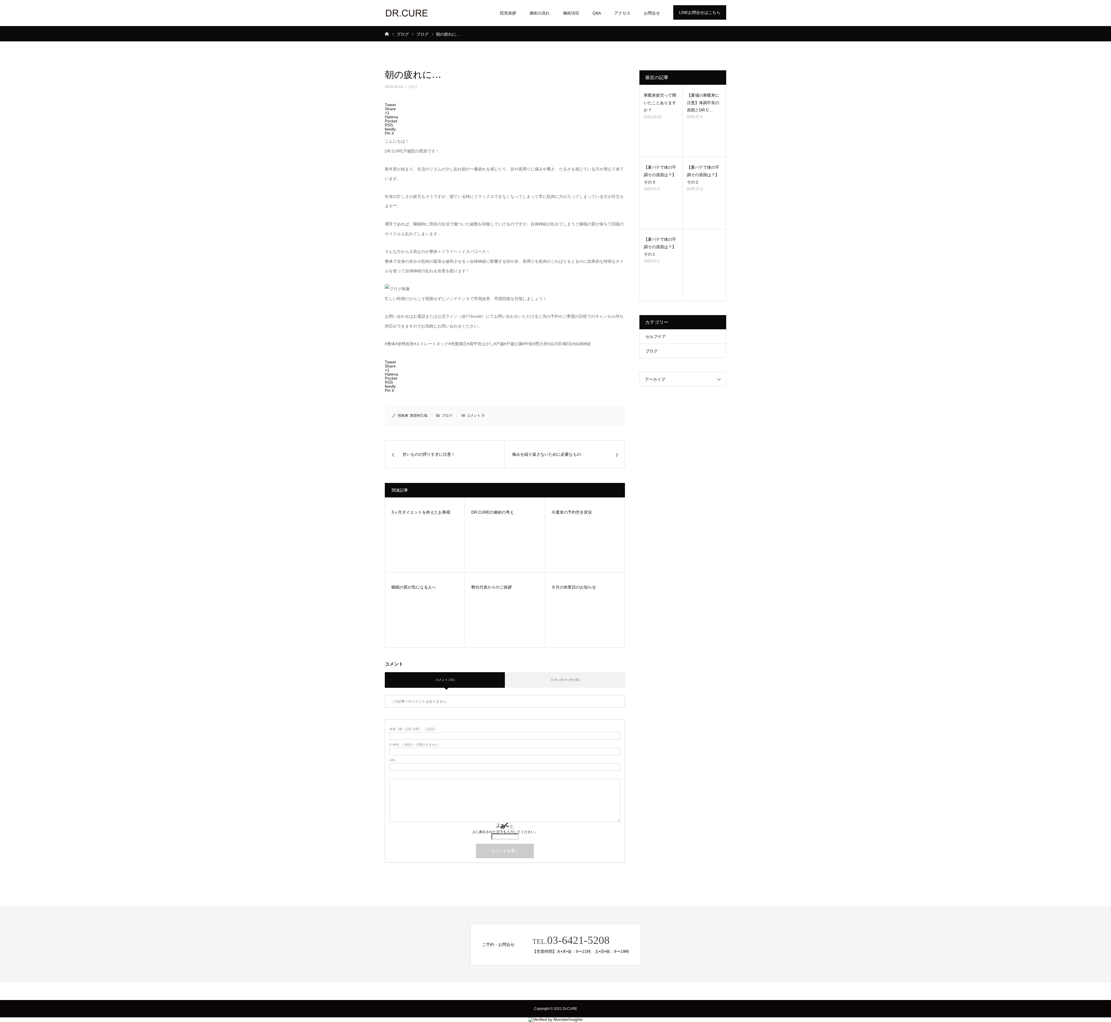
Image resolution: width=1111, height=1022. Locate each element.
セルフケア (655, 336)
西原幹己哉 (418, 415)
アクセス (622, 13)
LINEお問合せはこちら (699, 12)
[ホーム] (387, 33)
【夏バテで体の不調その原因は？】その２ (703, 174)
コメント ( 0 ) (445, 679)
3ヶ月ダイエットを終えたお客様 (420, 512)
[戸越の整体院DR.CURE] (406, 13)
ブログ (412, 87)
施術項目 (571, 13)
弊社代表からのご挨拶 (491, 587)
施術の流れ (539, 13)
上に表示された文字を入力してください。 (505, 832)
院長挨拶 (508, 13)
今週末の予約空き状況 (571, 512)
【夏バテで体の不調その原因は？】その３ (660, 174)
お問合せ (652, 13)
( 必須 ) (412, 729)
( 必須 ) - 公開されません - (414, 744)
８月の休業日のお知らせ (573, 587)
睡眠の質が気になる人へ (413, 587)
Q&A (597, 13)
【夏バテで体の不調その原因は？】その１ (660, 246)
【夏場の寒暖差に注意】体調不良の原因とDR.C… (703, 102)
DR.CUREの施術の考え (492, 512)
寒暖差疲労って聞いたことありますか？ (660, 102)
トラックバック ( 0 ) (565, 679)
